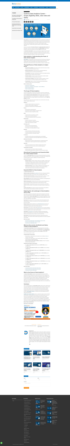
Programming (26, 7)
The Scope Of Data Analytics (16, 21)
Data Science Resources (27, 418)
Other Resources (26, 432)
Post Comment (26, 387)
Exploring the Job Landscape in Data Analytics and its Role (17, 31)
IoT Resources (26, 423)
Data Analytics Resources (26, 11)
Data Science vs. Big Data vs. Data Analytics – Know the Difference (35, 86)
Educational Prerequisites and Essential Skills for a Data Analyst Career (16, 25)
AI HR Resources (26, 405)
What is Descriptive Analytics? (29, 87)
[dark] (57, 0)
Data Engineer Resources (27, 416)
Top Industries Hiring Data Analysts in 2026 (54, 417)
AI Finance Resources (27, 402)
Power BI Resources (26, 433)
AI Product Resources (27, 408)
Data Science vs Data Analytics (29, 85)
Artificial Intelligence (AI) (27, 409)
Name (24, 378)
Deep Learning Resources (27, 422)
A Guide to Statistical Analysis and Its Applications (54, 408)
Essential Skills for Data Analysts (16, 28)
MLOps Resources (26, 430)
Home (13, 7)
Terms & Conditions (55, 444)
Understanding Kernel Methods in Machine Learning (54, 413)
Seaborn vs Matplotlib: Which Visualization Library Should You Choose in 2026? (54, 402)
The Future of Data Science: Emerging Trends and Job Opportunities (43, 418)
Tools (31, 7)
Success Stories (41, 7)
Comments (26, 376)
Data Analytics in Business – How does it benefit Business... (46, 369)
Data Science (17, 7)
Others (47, 7)
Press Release (26, 435)
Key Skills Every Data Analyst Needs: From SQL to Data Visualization (27, 358)
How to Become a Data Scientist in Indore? (30, 325)
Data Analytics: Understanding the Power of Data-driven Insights (17, 16)
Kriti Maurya (34, 371)
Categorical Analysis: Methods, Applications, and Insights (54, 422)
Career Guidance (26, 411)
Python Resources (26, 439)
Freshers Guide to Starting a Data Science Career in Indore (43, 326)
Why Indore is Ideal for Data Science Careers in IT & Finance (43, 423)
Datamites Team (27, 19)
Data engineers (30, 211)
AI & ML (22, 7)
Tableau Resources (26, 442)
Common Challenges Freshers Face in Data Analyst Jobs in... (36, 369)
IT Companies (26, 425)
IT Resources (36, 7)
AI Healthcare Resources (27, 403)
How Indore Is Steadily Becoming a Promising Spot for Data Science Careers (43, 412)
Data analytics (26, 59)
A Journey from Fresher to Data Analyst (30, 270)
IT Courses (25, 426)
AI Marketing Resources (27, 406)
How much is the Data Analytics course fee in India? (36, 358)
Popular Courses (52, 7)
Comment (25, 381)
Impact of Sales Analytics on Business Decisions (46, 357)
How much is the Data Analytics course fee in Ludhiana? (27, 369)
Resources (25, 440)
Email (38, 378)
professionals (39, 207)
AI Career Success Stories (27, 400)
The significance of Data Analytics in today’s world (17, 19)
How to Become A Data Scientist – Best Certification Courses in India (35, 220)
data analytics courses (30, 291)
